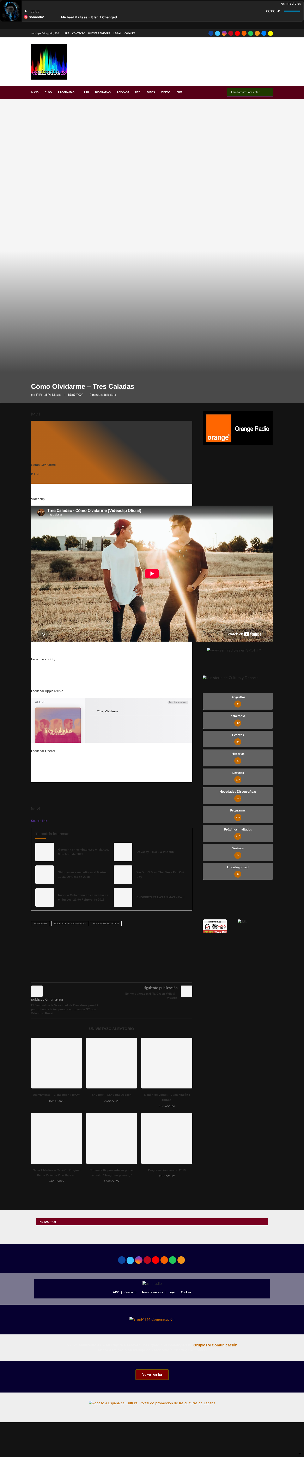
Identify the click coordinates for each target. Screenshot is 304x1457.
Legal (117, 33)
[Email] (263, 33)
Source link (39, 820)
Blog (48, 92)
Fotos (151, 92)
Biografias (103, 92)
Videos (165, 92)
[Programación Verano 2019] (166, 1138)
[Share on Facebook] (114, 976)
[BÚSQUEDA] (267, 92)
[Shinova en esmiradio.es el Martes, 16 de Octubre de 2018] (44, 874)
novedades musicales (106, 923)
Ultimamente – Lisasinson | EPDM (56, 1094)
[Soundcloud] (244, 33)
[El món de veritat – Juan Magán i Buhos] (166, 1063)
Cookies (129, 33)
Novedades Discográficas (70, 923)
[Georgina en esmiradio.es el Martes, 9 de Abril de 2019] (44, 852)
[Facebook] (210, 33)
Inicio (34, 92)
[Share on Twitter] (123, 976)
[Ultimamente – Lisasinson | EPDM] (56, 1063)
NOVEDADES (40, 923)
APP (67, 33)
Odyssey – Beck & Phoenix (155, 851)
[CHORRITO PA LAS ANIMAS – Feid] (123, 897)
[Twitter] (217, 33)
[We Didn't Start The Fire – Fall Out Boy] (123, 874)
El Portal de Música (48, 395)
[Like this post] (105, 976)
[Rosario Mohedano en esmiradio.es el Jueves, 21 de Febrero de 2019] (44, 897)
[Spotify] (250, 33)
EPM (179, 92)
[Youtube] (237, 33)
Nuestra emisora (99, 33)
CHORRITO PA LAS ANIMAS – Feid (160, 897)
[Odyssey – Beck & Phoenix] (123, 852)
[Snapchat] (270, 33)
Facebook (210, 633)
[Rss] (257, 33)
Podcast (123, 92)
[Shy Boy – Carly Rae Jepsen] (111, 1063)
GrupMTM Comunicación (215, 1345)
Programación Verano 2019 (167, 1170)
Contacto (78, 33)
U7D (137, 92)
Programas (66, 92)
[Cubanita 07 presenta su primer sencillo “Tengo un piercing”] (111, 1138)
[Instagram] (224, 33)
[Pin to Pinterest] (132, 976)
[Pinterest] (230, 33)
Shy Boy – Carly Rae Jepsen (112, 1094)
